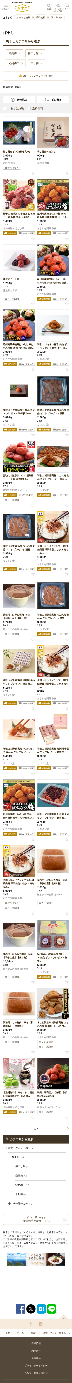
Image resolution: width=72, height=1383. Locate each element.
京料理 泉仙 (9, 163)
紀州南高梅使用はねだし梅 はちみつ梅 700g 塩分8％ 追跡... (18, 346)
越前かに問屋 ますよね (15, 490)
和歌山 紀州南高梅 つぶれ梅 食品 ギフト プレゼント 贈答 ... (53, 412)
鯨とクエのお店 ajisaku (15, 629)
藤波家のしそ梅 (11, 279)
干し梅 (20, 1194)
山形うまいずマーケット (50, 1107)
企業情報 (36, 1343)
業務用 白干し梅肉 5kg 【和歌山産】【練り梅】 (16, 616)
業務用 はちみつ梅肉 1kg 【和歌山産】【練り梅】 (52, 882)
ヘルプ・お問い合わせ (36, 1373)
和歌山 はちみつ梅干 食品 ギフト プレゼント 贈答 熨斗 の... (53, 346)
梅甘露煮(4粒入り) (46, 151)
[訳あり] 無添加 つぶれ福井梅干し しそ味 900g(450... (18, 477)
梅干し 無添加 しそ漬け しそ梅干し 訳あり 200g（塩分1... (19, 215)
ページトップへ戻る (64, 1316)
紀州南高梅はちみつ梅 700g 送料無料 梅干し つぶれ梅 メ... (18, 816)
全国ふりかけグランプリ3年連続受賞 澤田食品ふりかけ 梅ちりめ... (53, 549)
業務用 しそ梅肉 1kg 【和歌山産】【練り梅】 (18, 1024)
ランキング (56, 17)
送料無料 (40, 17)
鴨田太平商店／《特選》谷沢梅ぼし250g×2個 (52, 1094)
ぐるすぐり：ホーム (13, 1333)
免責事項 (36, 1358)
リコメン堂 (43, 359)
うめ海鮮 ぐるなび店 (13, 228)
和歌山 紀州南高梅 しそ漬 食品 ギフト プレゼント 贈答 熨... (53, 816)
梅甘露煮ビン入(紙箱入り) (16, 151)
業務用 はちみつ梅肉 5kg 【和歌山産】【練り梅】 (17, 956)
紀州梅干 (22, 1184)
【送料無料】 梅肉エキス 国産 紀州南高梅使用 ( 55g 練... (18, 1094)
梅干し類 (22, 1166)
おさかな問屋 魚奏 (46, 228)
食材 (33, 1333)
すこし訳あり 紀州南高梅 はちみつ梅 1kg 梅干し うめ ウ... (52, 1024)
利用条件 (36, 1350)
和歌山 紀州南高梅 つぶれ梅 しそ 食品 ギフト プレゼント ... (19, 750)
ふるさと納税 (23, 17)
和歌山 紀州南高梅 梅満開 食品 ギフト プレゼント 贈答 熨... (19, 682)
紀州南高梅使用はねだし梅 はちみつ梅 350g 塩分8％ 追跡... (52, 281)
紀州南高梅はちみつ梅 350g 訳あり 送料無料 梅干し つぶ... (52, 215)
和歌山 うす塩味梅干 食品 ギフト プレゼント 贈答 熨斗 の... (19, 412)
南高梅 (21, 1175)
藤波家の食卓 (10, 290)
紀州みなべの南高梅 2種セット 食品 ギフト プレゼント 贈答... (52, 957)
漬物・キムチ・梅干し (20, 1147)
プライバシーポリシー (36, 1365)
